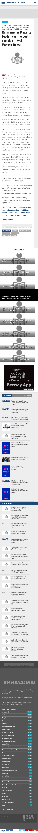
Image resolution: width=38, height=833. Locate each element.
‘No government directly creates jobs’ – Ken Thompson (19, 548)
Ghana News (15, 232)
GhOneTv (5, 779)
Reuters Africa (6, 758)
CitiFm (10, 25)
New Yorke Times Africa (9, 770)
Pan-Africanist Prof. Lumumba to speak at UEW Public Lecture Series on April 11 (19, 517)
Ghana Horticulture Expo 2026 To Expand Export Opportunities (19, 458)
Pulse (4, 721)
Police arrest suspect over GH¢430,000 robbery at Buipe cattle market (19, 436)
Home (4, 25)
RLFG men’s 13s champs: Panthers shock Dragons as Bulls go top (19, 490)
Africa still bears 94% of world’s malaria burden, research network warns (19, 425)
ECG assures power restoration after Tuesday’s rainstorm (19, 571)
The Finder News (7, 790)
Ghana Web (5, 712)
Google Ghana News (8, 735)
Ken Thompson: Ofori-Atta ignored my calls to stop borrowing (17, 649)
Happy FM (5, 796)
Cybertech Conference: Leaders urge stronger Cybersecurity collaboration (19, 594)
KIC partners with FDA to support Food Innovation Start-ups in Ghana (19, 540)
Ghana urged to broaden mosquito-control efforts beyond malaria (19, 444)
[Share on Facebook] (9, 830)
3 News (4, 723)
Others (4, 793)
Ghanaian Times (7, 738)
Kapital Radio (6, 799)
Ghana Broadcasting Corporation (12, 785)
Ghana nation (6, 753)
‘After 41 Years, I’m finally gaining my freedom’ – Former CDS (19, 656)
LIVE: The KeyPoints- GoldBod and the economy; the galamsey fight (19, 418)
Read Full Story (7, 220)
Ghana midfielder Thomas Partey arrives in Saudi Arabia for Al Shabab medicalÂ (19, 410)
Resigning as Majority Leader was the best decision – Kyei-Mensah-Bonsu (16, 210)
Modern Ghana (6, 782)
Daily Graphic (6, 761)
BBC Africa (5, 744)
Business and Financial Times (11, 750)
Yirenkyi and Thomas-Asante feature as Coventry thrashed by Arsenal (19, 402)
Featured (15, 230)
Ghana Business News (9, 741)
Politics (22, 230)
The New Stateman (7, 802)
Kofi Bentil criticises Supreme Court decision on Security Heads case (19, 556)
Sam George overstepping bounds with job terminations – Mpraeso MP (19, 602)
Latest (18, 395)
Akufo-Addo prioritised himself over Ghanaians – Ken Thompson (19, 633)
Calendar (28, 395)
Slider (28, 230)
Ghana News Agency (8, 726)
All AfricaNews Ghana (8, 755)
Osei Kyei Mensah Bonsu (9, 235)
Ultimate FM (5, 764)
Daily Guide (5, 718)
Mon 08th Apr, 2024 (21, 25)
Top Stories (6, 232)
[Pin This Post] (28, 830)
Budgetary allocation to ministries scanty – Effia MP (18, 609)
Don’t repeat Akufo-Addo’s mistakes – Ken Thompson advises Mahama (18, 617)
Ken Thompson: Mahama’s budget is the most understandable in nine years (19, 626)
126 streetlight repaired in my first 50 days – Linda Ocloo (18, 577)
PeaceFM (5, 773)
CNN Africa (5, 776)
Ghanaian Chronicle (8, 747)
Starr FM (4, 788)
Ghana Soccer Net (7, 732)
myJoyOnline (6, 729)
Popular (8, 395)
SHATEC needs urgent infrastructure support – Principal (17, 468)
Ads (3, 805)
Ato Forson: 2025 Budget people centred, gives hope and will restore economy (19, 585)
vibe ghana (5, 767)
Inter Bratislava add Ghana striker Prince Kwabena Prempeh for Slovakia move (19, 482)
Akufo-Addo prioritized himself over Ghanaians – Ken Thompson (19, 641)
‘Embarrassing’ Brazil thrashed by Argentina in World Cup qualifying (19, 563)
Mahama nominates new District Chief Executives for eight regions (19, 525)
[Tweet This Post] (22, 830)
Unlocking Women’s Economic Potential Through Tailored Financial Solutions (18, 508)
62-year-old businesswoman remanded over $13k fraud (18, 532)
